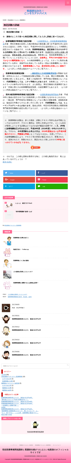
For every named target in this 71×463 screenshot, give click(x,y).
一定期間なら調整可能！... (10, 405)
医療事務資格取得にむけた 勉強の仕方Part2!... (17, 409)
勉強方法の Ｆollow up (21, 249)
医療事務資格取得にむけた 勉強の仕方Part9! (26, 319)
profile (3, 407)
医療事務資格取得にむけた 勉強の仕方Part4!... (17, 403)
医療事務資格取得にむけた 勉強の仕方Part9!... (17, 401)
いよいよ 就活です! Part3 (23, 203)
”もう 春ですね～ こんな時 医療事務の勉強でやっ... (19, 413)
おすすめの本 (6, 379)
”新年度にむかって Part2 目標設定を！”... (14, 399)
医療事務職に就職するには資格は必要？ (25, 283)
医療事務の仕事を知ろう (21, 237)
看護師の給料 (6, 390)
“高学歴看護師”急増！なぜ (23, 211)
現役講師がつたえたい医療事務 (12, 225)
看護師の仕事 (6, 388)
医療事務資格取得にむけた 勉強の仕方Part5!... (17, 397)
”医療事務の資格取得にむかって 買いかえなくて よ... (19, 411)
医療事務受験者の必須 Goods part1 (20, 297)
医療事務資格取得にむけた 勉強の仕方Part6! (26, 355)
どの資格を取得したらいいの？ (23, 271)
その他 (3, 374)
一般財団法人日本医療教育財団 (43, 73)
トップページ (13, 445)
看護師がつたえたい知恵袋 (10, 383)
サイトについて (57, 445)
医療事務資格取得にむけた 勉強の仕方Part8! (26, 330)
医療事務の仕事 (7, 381)
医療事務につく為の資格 (21, 260)
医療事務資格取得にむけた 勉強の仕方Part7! (26, 343)
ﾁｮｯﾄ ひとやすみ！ (18, 308)
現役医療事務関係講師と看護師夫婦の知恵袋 (35, 456)
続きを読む (7, 162)
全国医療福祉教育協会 (49, 94)
